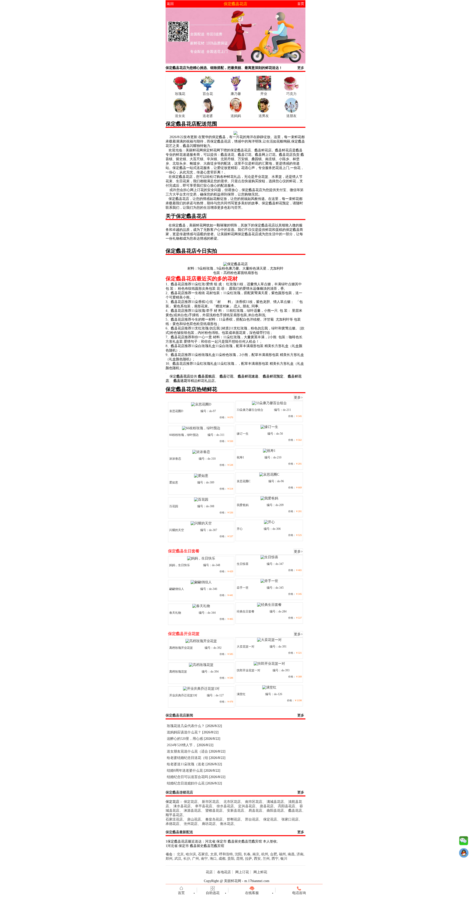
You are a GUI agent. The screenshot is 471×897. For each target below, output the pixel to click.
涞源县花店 (192, 810)
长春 (247, 854)
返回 (170, 4)
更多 (300, 68)
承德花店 (172, 824)
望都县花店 (213, 810)
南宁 (204, 858)
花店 (209, 872)
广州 (195, 858)
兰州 (266, 858)
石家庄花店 (174, 819)
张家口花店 (290, 819)
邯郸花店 (234, 819)
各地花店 (224, 872)
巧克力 (291, 94)
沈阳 (238, 854)
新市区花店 (210, 802)
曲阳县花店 (275, 810)
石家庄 (203, 854)
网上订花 (242, 872)
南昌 (291, 854)
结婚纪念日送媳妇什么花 (186, 783)
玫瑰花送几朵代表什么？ (186, 726)
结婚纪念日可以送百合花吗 (187, 777)
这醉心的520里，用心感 (185, 739)
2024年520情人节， (181, 745)
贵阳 (230, 858)
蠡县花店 (295, 810)
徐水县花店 (225, 806)
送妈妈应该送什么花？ (184, 732)
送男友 (264, 116)
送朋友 (291, 116)
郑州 (169, 858)
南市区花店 (253, 802)
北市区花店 (232, 802)
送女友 (180, 116)
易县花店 (255, 810)
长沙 (186, 858)
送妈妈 (236, 116)
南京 (255, 854)
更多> (298, 397)
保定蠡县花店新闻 (179, 715)
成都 (222, 858)
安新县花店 (235, 810)
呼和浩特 (226, 854)
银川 (283, 858)
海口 (213, 858)
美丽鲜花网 (232, 881)
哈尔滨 (191, 854)
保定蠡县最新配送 (179, 832)
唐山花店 (194, 819)
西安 (257, 858)
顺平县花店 (174, 815)
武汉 (177, 858)
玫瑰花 (180, 94)
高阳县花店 (286, 806)
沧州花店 (190, 824)
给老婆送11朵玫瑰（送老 (186, 764)
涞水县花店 (182, 806)
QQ (464, 854)
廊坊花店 (209, 824)
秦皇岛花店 (213, 819)
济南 (300, 854)
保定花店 (190, 802)
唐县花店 (267, 806)
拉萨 (248, 858)
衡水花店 (227, 824)
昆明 (239, 858)
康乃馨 (236, 94)
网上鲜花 (260, 872)
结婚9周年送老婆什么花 (185, 770)
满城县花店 (275, 802)
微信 (464, 842)
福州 (282, 854)
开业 (263, 94)
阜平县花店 (203, 806)
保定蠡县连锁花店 (179, 792)
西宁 (275, 858)
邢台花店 (252, 819)
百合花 (208, 94)
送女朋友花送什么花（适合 (187, 751)
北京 (180, 854)
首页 (300, 4)
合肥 (273, 854)
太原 (213, 854)
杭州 (264, 854)
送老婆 (208, 116)
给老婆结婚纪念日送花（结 (187, 758)
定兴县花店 (246, 806)
